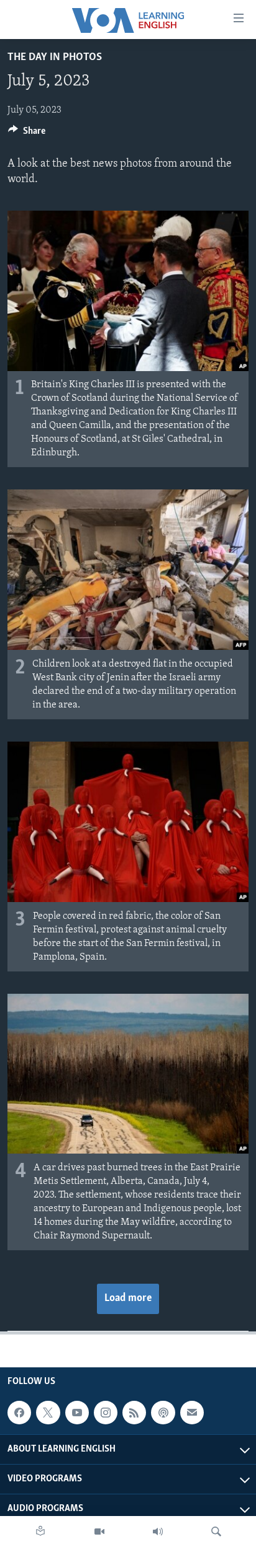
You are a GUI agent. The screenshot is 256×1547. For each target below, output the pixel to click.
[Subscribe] (192, 1412)
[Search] (216, 1531)
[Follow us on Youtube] (77, 1412)
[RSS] (134, 1412)
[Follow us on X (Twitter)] (48, 1412)
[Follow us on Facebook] (19, 1412)
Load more (128, 1298)
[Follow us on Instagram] (105, 1412)
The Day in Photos (54, 57)
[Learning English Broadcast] (157, 1531)
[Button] (26, 134)
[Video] (99, 1531)
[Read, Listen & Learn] (40, 1531)
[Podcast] (163, 1412)
